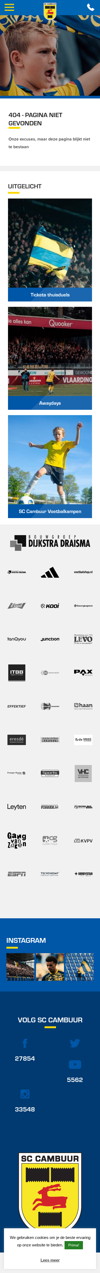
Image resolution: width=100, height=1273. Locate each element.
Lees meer (50, 1260)
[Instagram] (25, 1094)
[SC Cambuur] (50, 11)
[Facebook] (25, 1043)
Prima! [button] (73, 1245)
